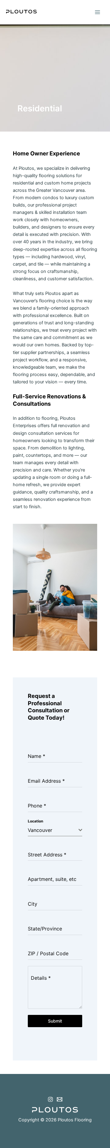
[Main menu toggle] (97, 12)
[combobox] (55, 830)
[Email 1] (59, 1099)
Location (35, 821)
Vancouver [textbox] (40, 830)
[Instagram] (50, 1099)
